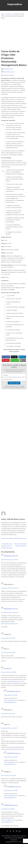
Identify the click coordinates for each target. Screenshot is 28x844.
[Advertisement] (14, 34)
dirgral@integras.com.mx (14, 681)
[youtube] (13, 831)
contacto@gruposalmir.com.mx (16, 749)
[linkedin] (19, 831)
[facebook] (7, 831)
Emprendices (18, 842)
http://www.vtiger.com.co (10, 700)
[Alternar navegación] (14, 9)
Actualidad (8, 14)
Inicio (2, 14)
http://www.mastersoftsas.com (9, 623)
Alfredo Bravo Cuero (9, 72)
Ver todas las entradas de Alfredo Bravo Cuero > (14, 538)
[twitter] (10, 831)
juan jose (6, 668)
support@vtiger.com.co (10, 702)
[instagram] (16, 831)
